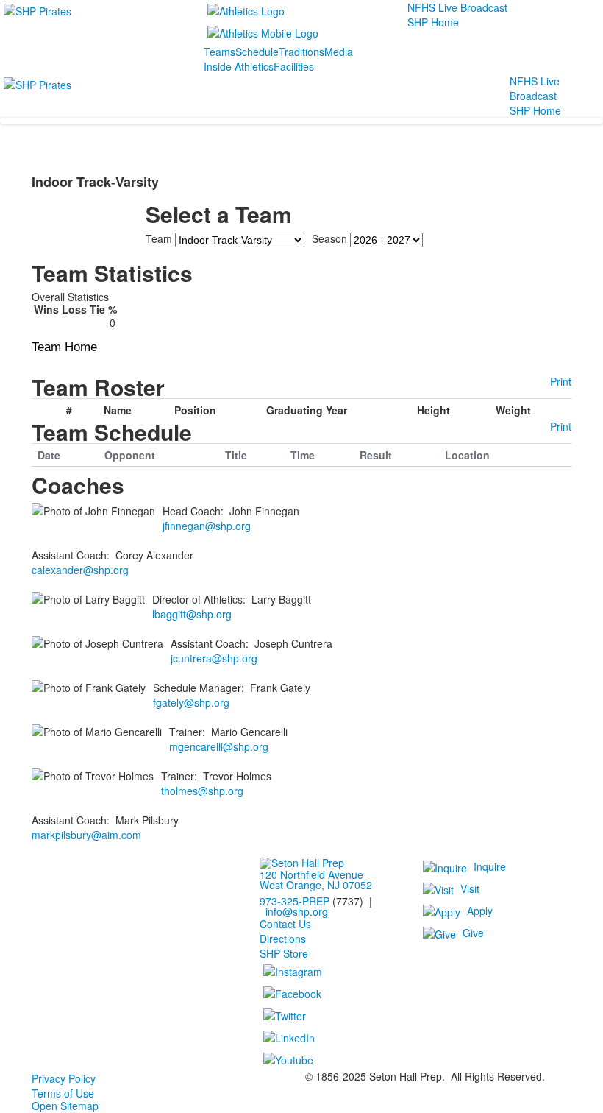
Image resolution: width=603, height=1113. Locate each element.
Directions (283, 938)
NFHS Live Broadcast (457, 7)
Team (159, 238)
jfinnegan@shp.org (207, 525)
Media (338, 51)
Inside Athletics (239, 66)
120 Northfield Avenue (311, 874)
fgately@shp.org (191, 702)
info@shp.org (296, 911)
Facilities (294, 66)
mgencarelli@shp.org (218, 746)
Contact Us (285, 923)
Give (473, 932)
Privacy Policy (64, 1078)
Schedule (257, 51)
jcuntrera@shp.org (214, 658)
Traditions (301, 51)
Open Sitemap (65, 1105)
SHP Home (433, 22)
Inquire (490, 865)
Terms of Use (63, 1093)
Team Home (64, 347)
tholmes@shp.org (202, 790)
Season (329, 238)
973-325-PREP (294, 901)
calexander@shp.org (80, 569)
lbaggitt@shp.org (192, 614)
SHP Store (284, 953)
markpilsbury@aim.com (86, 834)
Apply (480, 909)
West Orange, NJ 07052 (316, 884)
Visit (469, 887)
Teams (219, 51)
